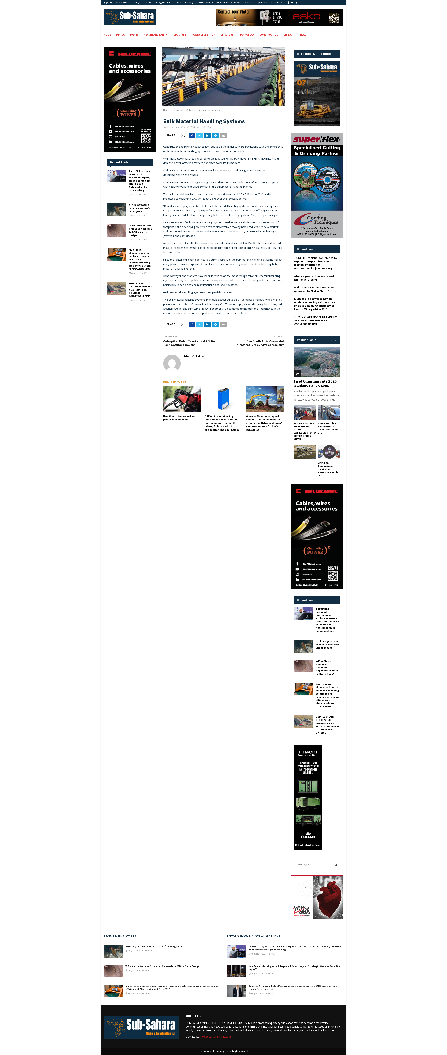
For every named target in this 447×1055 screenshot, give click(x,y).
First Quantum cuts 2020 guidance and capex (315, 383)
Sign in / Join (164, 2)
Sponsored (262, 2)
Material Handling (184, 2)
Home (107, 34)
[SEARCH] (336, 864)
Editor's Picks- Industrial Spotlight (253, 936)
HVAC (303, 34)
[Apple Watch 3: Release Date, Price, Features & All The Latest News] (329, 412)
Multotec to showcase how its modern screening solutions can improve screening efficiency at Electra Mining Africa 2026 (140, 259)
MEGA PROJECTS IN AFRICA (229, 2)
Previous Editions (204, 2)
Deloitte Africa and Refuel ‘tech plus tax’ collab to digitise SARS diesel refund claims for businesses (292, 987)
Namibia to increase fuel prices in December (179, 418)
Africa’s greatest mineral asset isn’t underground (139, 208)
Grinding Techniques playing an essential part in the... (328, 469)
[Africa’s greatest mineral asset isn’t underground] (116, 209)
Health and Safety (155, 34)
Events (134, 34)
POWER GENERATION (203, 34)
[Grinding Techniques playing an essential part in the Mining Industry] (329, 452)
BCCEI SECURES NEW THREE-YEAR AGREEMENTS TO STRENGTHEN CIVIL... (305, 431)
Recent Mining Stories (120, 936)
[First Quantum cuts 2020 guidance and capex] (317, 362)
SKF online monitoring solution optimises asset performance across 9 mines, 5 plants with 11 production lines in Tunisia (222, 423)
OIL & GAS (289, 34)
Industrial (179, 34)
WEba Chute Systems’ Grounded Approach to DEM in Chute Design (141, 230)
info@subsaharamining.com (215, 1036)
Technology (246, 34)
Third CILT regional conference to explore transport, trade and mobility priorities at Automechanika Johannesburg (140, 180)
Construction (269, 34)
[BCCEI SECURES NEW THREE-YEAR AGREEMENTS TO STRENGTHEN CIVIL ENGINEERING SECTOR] (305, 412)
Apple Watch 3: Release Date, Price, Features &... (328, 428)
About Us (249, 2)
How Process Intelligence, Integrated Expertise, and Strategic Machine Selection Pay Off (294, 967)
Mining (120, 34)
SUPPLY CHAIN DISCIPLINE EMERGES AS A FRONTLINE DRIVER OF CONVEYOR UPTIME (140, 289)
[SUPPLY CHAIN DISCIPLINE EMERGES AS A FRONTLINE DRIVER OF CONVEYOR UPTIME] (116, 288)
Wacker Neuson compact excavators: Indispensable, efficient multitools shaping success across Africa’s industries (264, 423)
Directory (227, 34)
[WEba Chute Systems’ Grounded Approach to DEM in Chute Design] (116, 230)
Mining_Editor (173, 127)
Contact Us (276, 2)
